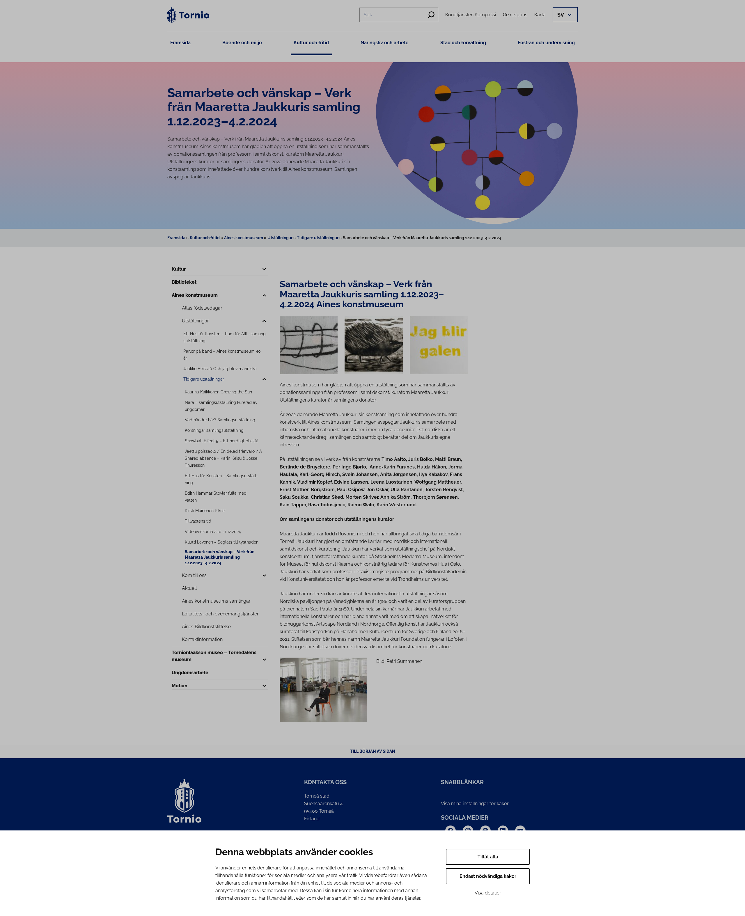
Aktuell (189, 588)
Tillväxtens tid (198, 521)
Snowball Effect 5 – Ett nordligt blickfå (221, 441)
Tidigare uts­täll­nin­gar (203, 379)
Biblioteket (184, 282)
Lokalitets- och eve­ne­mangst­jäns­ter (220, 614)
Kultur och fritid (311, 42)
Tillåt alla (488, 857)
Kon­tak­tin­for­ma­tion (202, 639)
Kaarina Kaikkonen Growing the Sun (218, 392)
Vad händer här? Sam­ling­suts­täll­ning (220, 420)
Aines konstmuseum (243, 237)
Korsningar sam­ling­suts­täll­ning (214, 430)
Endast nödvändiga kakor (488, 876)
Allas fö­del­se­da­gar (202, 308)
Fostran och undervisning (546, 42)
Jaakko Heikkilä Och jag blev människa (220, 368)
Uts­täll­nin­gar (195, 321)
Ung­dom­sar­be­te (190, 672)
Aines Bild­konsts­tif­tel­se (206, 626)
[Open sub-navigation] (264, 269)
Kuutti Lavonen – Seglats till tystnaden (221, 542)
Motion (179, 685)
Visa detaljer (488, 893)
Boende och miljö (242, 42)
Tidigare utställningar (317, 237)
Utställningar (279, 237)
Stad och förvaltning (463, 42)
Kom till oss (194, 575)
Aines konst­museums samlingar (216, 601)
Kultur (179, 269)
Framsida (180, 42)
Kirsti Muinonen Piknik (205, 510)
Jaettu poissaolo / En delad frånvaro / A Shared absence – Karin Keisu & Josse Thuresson (223, 458)
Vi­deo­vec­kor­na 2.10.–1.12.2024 (213, 531)
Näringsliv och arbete (385, 42)
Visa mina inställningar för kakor (475, 803)
